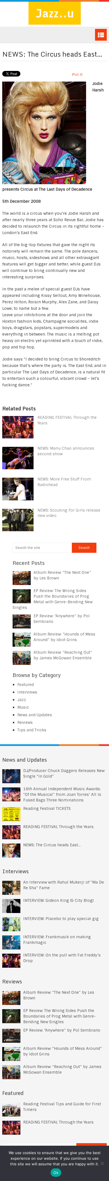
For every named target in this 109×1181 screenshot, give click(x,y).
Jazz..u (54, 13)
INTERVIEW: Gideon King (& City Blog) (58, 900)
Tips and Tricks (31, 729)
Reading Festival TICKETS (47, 808)
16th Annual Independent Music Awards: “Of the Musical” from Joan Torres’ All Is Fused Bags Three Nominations (62, 794)
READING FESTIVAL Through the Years (58, 826)
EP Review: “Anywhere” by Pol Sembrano (61, 1030)
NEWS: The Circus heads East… (51, 844)
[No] (102, 1163)
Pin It (77, 74)
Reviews (25, 722)
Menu (101, 35)
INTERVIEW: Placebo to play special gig (61, 918)
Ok (55, 1172)
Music (23, 707)
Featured (25, 684)
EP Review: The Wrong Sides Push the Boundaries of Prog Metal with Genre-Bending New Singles (59, 1016)
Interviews (27, 692)
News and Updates (34, 714)
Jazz (21, 699)
